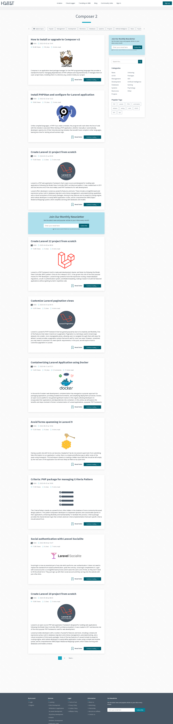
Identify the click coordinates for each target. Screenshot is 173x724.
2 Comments (57, 370)
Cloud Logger (70, 3)
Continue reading (91, 80)
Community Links (107, 3)
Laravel (121, 104)
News (132, 29)
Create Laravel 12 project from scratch (53, 241)
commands (136, 104)
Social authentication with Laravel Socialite (57, 538)
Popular (51, 29)
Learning (51, 702)
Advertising (92, 705)
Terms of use (73, 702)
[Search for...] (140, 61)
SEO (129, 79)
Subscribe (137, 47)
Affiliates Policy (73, 711)
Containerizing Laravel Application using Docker (59, 362)
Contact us (92, 714)
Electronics (82, 29)
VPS (114, 112)
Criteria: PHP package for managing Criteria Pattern (62, 479)
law (120, 112)
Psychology (140, 29)
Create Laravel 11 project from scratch (53, 152)
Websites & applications (57, 708)
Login (31, 702)
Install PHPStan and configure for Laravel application (62, 94)
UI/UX (114, 76)
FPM (128, 104)
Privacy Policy (73, 705)
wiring (122, 108)
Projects (109, 29)
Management (61, 29)
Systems (101, 29)
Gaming (130, 85)
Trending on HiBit (85, 3)
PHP (114, 104)
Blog (95, 3)
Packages (131, 76)
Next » (71, 658)
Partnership (92, 708)
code (129, 108)
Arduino (59, 3)
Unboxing (131, 73)
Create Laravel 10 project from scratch (53, 593)
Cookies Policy (73, 708)
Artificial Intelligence (121, 29)
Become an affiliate (94, 711)
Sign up (167, 3)
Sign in (119, 3)
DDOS (136, 108)
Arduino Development (56, 720)
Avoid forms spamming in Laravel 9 (52, 422)
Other (130, 91)
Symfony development (56, 714)
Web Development (54, 705)
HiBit (34, 43)
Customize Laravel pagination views (52, 300)
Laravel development (56, 711)
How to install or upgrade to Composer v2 (55, 39)
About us (91, 702)
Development (72, 29)
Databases (92, 29)
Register (31, 705)
